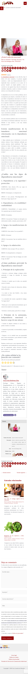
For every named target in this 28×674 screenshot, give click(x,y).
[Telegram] (8, 70)
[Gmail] (5, 70)
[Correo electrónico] (15, 415)
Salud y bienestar (19, 501)
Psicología (14, 59)
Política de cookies (14, 657)
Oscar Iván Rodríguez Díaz (11, 380)
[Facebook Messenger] (25, 68)
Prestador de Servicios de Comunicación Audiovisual (14, 661)
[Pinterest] (10, 68)
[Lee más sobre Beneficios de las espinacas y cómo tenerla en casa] (14, 527)
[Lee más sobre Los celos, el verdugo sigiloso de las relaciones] (14, 490)
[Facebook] (2, 68)
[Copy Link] (15, 68)
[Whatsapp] (13, 68)
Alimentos (14, 538)
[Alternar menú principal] (25, 3)
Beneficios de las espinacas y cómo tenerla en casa (14, 536)
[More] (10, 70)
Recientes (19, 59)
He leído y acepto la (13, 633)
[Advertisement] (14, 23)
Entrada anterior (6, 472)
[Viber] (23, 68)
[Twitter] (5, 68)
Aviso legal (14, 655)
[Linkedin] (8, 68)
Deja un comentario (6, 59)
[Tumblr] (20, 68)
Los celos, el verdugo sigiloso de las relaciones (14, 499)
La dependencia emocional (7, 77)
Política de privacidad (17, 633)
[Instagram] (18, 68)
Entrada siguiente (22, 472)
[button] (1, 8)
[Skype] (2, 70)
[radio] (2, 363)
